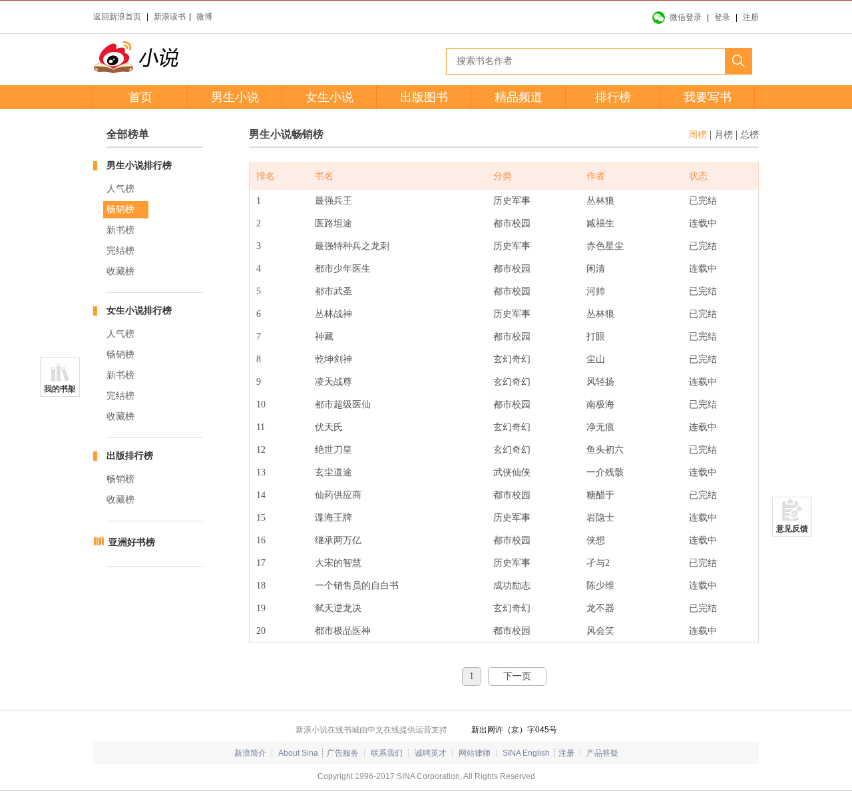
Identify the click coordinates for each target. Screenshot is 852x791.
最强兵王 (333, 201)
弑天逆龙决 (338, 608)
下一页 (517, 676)
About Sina (298, 753)
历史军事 (512, 201)
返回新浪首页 (117, 16)
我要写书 (708, 97)
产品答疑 (602, 753)
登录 (722, 17)
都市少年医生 (343, 269)
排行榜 (613, 97)
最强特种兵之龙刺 (352, 246)
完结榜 (120, 251)
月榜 (723, 135)
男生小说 (235, 97)
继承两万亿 (338, 540)
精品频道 (518, 97)
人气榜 (120, 189)
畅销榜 (120, 209)
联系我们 (387, 753)
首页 (140, 97)
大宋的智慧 (338, 563)
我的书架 (60, 389)
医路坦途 (333, 223)
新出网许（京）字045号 (514, 729)
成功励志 (512, 586)
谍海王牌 (333, 518)
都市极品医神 (343, 631)
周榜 (697, 135)
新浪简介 (250, 753)
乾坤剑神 (333, 359)
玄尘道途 (333, 472)
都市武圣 (333, 291)
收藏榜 (120, 271)
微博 (204, 16)
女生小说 (329, 97)
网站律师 (475, 753)
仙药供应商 (338, 495)
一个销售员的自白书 (357, 586)
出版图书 (424, 97)
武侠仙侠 (512, 472)
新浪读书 (170, 16)
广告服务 (343, 753)
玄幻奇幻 (512, 359)
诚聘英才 (431, 753)
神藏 (324, 337)
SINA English (526, 753)
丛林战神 (333, 314)
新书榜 (120, 230)
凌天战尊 (333, 382)
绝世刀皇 (333, 450)
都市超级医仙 (343, 404)
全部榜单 (127, 134)
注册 (751, 17)
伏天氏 (329, 427)
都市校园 (512, 223)
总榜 (749, 135)
